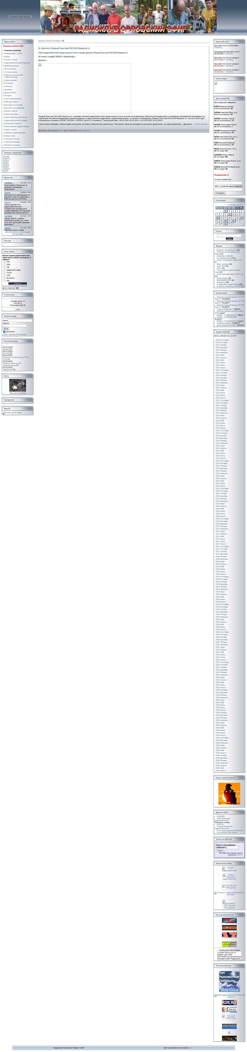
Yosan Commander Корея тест (229, 260)
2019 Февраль (222, 589)
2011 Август (221, 368)
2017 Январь (221, 526)
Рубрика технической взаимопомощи (12, 364)
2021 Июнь (220, 655)
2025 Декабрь (222, 758)
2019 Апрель (221, 594)
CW (8, 262)
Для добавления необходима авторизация (17, 233)
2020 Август (221, 629)
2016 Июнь (220, 511)
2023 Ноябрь (221, 713)
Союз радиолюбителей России (230, 830)
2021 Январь (221, 642)
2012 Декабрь (222, 408)
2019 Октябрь (222, 607)
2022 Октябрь (222, 690)
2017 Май (220, 536)
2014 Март (220, 446)
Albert (61, 130)
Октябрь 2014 (235, 205)
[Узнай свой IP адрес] (12, 413)
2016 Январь (221, 499)
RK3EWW (221, 816)
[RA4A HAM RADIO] (229, 1012)
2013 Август (221, 428)
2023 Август (221, 710)
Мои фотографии (17, 393)
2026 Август (221, 770)
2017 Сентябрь (222, 546)
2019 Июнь (220, 599)
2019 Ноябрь (221, 609)
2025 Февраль (222, 743)
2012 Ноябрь (221, 405)
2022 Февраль (222, 675)
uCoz (190, 1048)
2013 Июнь (220, 423)
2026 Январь (221, 760)
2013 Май (220, 420)
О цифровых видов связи (228, 284)
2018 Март (220, 561)
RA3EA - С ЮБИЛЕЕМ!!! (230, 315)
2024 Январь (221, 718)
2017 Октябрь (222, 549)
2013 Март (220, 415)
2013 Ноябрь (221, 436)
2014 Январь (221, 441)
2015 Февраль (222, 473)
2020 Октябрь (222, 635)
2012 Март (220, 385)
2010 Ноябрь (221, 345)
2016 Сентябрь (222, 519)
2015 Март (220, 476)
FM (8, 267)
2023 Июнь (220, 705)
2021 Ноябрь (221, 667)
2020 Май (220, 624)
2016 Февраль (222, 501)
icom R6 (6, 353)
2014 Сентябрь (222, 461)
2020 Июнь (220, 627)
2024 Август (221, 735)
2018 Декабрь (222, 584)
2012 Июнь (220, 393)
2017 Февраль (222, 529)
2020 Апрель (221, 622)
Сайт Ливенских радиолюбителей (222, 819)
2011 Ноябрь (221, 375)
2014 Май (220, 451)
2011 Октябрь (222, 373)
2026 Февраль (222, 763)
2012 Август (221, 398)
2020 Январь (221, 614)
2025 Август (221, 753)
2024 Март (220, 723)
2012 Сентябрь (222, 400)
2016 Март (220, 504)
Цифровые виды (14, 270)
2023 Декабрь (222, 715)
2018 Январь (221, 556)
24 (233, 221)
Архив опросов (20, 286)
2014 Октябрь (222, 463)
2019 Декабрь (222, 612)
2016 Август (221, 516)
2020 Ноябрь (221, 637)
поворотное (7, 369)
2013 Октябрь (222, 433)
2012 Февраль (222, 383)
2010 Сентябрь (222, 340)
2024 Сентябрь (222, 738)
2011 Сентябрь (222, 370)
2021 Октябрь (222, 665)
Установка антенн (224, 258)
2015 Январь (221, 471)
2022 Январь (221, 672)
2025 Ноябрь (221, 755)
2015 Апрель (221, 478)
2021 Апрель (221, 650)
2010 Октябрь (222, 342)
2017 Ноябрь (221, 551)
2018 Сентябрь (222, 577)
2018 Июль (220, 572)
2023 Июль (220, 708)
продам (6, 349)
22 (225, 221)
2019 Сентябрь (222, 604)
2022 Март (220, 677)
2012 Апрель (221, 388)
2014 (49, 41)
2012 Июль (220, 395)
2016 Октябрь (222, 521)
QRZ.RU (220, 824)
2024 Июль (220, 733)
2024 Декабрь (222, 740)
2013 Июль (220, 426)
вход (86, 12)
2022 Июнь (220, 685)
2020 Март (220, 619)
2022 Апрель (221, 680)
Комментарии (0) (84, 130)
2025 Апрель (221, 748)
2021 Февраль (222, 645)
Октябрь (56, 41)
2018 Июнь (220, 569)
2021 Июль (220, 657)
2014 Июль (220, 456)
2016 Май (220, 509)
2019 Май (220, 597)
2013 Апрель (221, 418)
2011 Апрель (221, 358)
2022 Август (221, 687)
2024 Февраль (222, 720)
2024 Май (220, 728)
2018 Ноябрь (221, 582)
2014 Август (221, 458)
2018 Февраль (222, 559)
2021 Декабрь (222, 670)
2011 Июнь (220, 363)
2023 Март (220, 700)
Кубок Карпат (222, 278)
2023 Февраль (222, 697)
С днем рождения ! (229, 309)
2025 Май (220, 750)
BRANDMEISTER (224, 280)
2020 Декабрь (222, 640)
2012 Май (220, 390)
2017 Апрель (221, 534)
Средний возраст (228, 323)
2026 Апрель (221, 765)
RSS (84, 8)
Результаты (7, 286)
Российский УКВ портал (227, 832)
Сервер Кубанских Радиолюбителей (223, 827)
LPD (8, 275)
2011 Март (220, 355)
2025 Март (220, 745)
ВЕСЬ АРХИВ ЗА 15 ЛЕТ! (225, 336)
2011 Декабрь (221, 378)
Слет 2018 (221, 266)
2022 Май (220, 682)
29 (225, 224)
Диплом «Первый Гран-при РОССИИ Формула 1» (65, 48)
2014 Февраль (222, 443)
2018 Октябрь (222, 579)
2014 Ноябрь (221, 466)
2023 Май (220, 703)
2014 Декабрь (222, 468)
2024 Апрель (221, 725)
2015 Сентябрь (222, 488)
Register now (75, 12)
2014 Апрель (221, 448)
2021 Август (221, 660)
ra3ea (17, 309)
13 (217, 217)
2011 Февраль (222, 353)
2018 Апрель (221, 564)
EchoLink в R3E (223, 256)
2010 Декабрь (222, 347)
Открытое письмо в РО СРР (229, 286)
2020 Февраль (222, 617)
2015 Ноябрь (221, 494)
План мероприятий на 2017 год (230, 274)
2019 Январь (221, 587)
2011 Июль (220, 365)
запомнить (10, 332)
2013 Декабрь (222, 438)
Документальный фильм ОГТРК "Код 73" (229, 298)
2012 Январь (221, 380)
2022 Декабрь (222, 692)
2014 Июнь (220, 453)
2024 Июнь (220, 730)
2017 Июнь (220, 539)
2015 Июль (220, 486)
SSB (8, 265)
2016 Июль (220, 514)
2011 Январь (221, 350)
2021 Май (220, 652)
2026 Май (220, 768)
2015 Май (220, 481)
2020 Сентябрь (222, 632)
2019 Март (220, 592)
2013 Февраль (222, 413)
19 (241, 217)
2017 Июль (220, 541)
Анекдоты (221, 282)
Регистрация (21, 334)
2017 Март (220, 531)
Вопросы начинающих (226, 250)
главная (64, 12)
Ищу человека (223, 264)
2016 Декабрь (222, 524)
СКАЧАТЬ (218, 48)
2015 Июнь (220, 483)
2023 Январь (221, 695)
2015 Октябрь (222, 491)
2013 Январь (221, 410)
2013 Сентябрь (222, 431)
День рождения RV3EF (230, 325)
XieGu (219, 268)
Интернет (11, 278)
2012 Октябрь (222, 403)
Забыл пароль (9, 334)
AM (8, 281)
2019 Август (221, 602)
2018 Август (221, 574)
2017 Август (221, 544)
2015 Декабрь (222, 496)
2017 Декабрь (222, 554)
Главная (41, 41)
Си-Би (9, 273)
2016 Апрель (221, 506)
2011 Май (220, 360)
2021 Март (220, 647)
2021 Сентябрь (222, 662)
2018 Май (220, 567)
